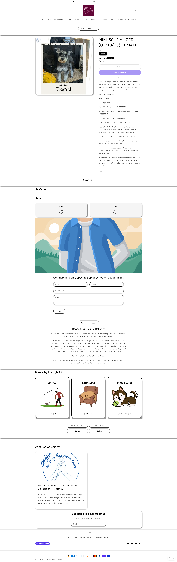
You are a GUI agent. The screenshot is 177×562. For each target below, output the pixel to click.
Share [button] (102, 172)
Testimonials (99, 425)
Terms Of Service (79, 537)
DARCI (104, 53)
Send (59, 311)
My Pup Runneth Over (45, 559)
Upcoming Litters (77, 425)
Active (51, 414)
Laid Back (87, 414)
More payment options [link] (120, 77)
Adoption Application (88, 28)
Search (77, 431)
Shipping (101, 61)
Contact (106, 537)
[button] (60, 20)
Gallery (99, 431)
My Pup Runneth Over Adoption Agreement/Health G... (57, 487)
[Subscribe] (104, 524)
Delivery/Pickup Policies (94, 537)
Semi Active (123, 414)
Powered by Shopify (57, 559)
